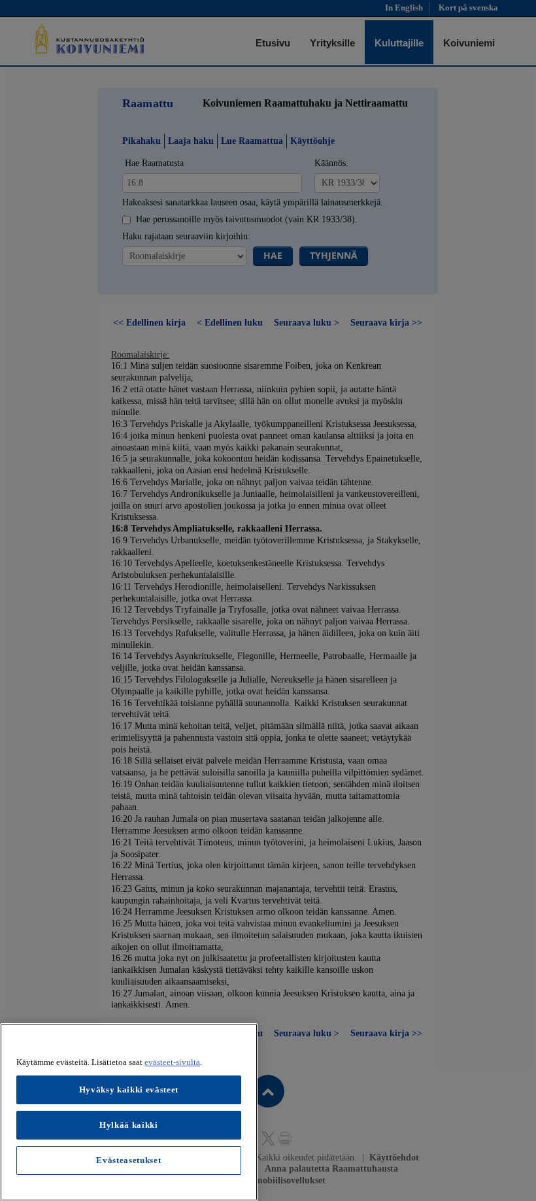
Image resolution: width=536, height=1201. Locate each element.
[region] (129, 1112)
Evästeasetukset (128, 1160)
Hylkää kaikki (128, 1125)
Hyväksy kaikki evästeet (128, 1089)
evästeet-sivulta (172, 1062)
